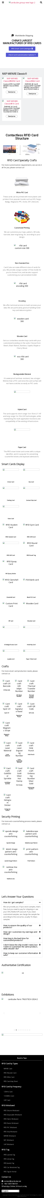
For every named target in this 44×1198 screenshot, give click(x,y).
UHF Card (7, 1100)
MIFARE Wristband (10, 1136)
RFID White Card (9, 1077)
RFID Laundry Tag (9, 1155)
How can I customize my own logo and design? (20, 933)
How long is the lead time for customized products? (16, 939)
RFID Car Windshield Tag (12, 1167)
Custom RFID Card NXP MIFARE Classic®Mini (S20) (11, 86)
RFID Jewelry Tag (9, 1163)
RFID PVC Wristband (10, 1127)
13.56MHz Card (9, 1096)
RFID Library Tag (9, 1159)
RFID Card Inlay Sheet (11, 1081)
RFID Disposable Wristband (13, 1115)
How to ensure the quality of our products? (17, 926)
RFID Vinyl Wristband (10, 1132)
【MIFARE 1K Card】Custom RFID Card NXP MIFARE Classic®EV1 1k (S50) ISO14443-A (11, 109)
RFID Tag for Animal (10, 1172)
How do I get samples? (13, 902)
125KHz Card (8, 1092)
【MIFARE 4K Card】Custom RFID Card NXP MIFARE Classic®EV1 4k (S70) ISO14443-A (32, 86)
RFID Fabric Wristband (11, 1119)
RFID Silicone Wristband (11, 1110)
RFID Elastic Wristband (11, 1123)
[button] (41, 2)
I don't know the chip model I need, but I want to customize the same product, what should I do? (20, 946)
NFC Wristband (9, 1140)
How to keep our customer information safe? (20, 954)
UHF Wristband (9, 1144)
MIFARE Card (8, 1069)
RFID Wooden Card (10, 1073)
